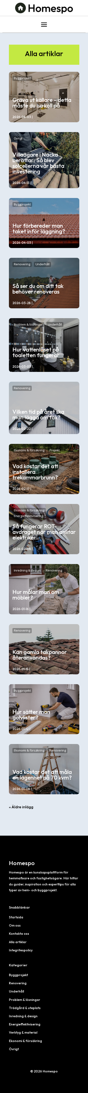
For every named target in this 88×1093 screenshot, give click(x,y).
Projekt (55, 450)
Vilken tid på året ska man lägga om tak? (38, 414)
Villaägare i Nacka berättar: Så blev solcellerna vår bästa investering (38, 163)
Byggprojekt (22, 78)
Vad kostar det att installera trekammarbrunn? (35, 472)
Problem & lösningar (28, 324)
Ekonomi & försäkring (29, 450)
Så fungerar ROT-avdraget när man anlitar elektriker (44, 532)
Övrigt (18, 138)
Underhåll (42, 264)
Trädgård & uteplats (25, 1008)
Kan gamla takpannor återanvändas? (39, 654)
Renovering (22, 264)
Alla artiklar (18, 942)
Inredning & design (27, 570)
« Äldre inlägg (21, 806)
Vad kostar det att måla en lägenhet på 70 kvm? (42, 774)
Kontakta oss (19, 933)
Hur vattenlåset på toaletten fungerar (35, 352)
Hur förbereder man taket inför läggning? (38, 228)
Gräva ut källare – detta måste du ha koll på (41, 102)
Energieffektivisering (28, 516)
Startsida (16, 917)
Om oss (15, 925)
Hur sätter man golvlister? (31, 714)
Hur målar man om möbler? (35, 594)
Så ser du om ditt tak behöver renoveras (38, 288)
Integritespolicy (21, 950)
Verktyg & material (23, 1032)
